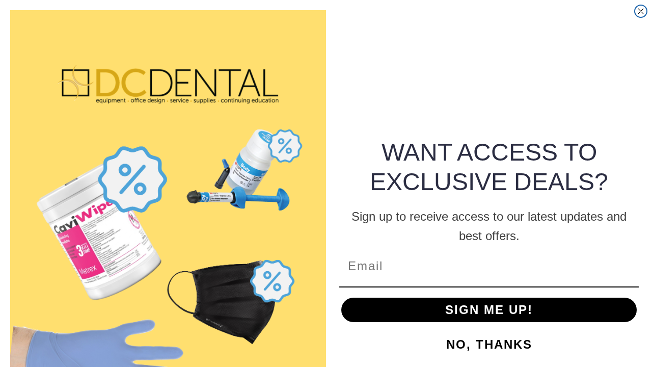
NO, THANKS (489, 344)
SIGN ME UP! (489, 310)
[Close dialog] (641, 11)
